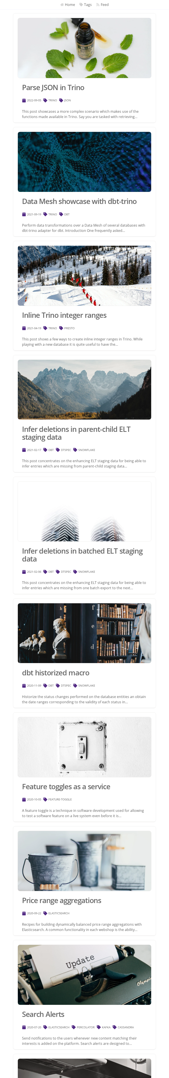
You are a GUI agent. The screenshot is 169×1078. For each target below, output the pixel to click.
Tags (88, 4)
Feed (105, 4)
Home (70, 4)
